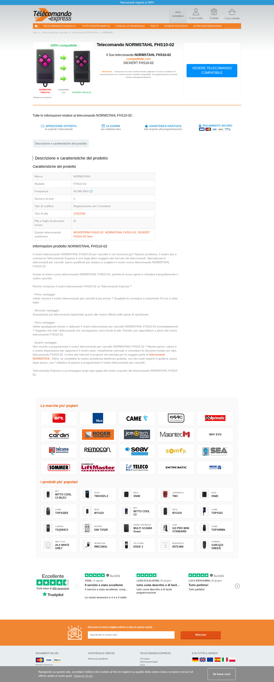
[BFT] (59, 418)
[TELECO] (137, 467)
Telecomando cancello (59, 26)
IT (225, 659)
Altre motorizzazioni (207, 26)
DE (195, 659)
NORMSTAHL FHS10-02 (120, 232)
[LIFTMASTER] (98, 467)
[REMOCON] (98, 451)
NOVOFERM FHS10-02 (88, 232)
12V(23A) (79, 213)
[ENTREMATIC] (176, 467)
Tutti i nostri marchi (96, 26)
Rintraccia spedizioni (98, 659)
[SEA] (215, 451)
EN (210, 659)
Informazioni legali (148, 662)
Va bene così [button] (221, 674)
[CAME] (137, 418)
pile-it (154, 26)
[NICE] (98, 418)
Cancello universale (130, 26)
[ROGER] (98, 435)
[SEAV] (137, 451)
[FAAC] (176, 418)
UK (203, 659)
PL (232, 659)
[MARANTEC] (176, 435)
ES (217, 659)
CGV (142, 665)
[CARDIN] (59, 435)
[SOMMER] (59, 467)
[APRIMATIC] (215, 418)
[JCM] (137, 435)
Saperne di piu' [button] (83, 675)
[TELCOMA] (59, 451)
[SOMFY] (176, 451)
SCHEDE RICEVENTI (176, 26)
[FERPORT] (215, 467)
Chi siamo (145, 659)
